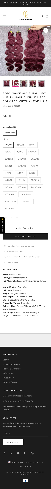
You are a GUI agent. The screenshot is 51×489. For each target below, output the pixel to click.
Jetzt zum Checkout (25, 236)
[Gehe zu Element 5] (41, 83)
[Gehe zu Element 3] (24, 83)
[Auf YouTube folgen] (18, 453)
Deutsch (24, 466)
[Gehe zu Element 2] (15, 83)
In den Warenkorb (25, 228)
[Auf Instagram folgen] (11, 453)
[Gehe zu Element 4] (32, 83)
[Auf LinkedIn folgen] (25, 453)
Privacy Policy (8, 378)
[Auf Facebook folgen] (4, 453)
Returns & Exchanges (12, 369)
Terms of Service (10, 382)
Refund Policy (8, 373)
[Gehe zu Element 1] (6, 83)
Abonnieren (13, 442)
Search (6, 360)
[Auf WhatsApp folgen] (32, 453)
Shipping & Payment (11, 364)
